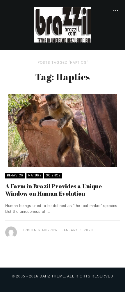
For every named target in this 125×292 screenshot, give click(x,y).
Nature (34, 175)
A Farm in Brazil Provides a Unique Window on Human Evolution (53, 189)
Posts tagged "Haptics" (63, 62)
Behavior (15, 175)
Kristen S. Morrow (40, 230)
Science (53, 175)
